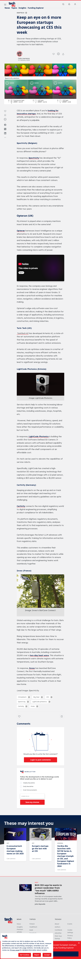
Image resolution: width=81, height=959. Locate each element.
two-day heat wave (39, 655)
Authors (57, 927)
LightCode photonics (39, 702)
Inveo (32, 668)
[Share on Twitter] (5, 129)
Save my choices (32, 802)
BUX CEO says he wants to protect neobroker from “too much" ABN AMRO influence (48, 889)
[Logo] (13, 4)
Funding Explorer (36, 8)
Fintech (32, 924)
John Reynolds (40, 904)
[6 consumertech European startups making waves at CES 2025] (15, 834)
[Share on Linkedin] (5, 133)
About (57, 924)
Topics (14, 8)
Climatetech (22, 697)
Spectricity (34, 158)
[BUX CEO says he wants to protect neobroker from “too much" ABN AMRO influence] (25, 887)
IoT (8, 843)
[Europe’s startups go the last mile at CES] (40, 834)
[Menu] (5, 5)
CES (47, 697)
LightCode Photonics (39, 436)
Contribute (58, 930)
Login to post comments (40, 760)
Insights (22, 8)
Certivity (21, 506)
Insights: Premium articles (20, 929)
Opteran (21, 230)
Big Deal (36, 697)
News (7, 8)
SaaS (31, 930)
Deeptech (20, 13)
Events (69, 924)
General (60, 843)
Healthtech (33, 927)
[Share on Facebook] (5, 125)
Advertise (58, 933)
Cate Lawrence (11, 858)
